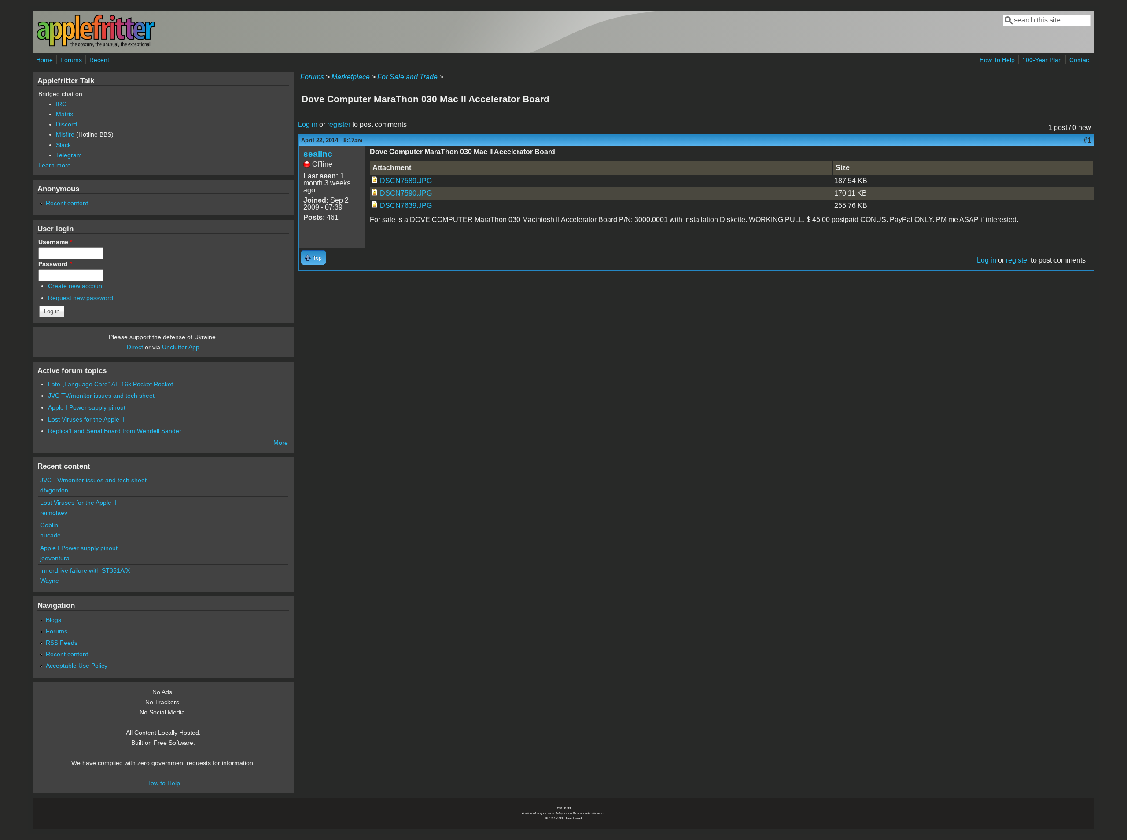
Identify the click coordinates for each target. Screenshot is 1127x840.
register (338, 124)
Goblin (49, 525)
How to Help (163, 783)
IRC (61, 103)
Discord (66, 124)
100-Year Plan (1042, 59)
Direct (135, 347)
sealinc (317, 154)
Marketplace (350, 77)
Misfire (65, 134)
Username (55, 241)
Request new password (80, 297)
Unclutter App (180, 347)
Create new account (76, 285)
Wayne (49, 580)
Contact (1080, 59)
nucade (50, 535)
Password (55, 263)
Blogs (53, 619)
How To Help (997, 59)
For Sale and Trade (407, 77)
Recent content (67, 203)
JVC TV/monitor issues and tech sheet (101, 395)
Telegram (69, 155)
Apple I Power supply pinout (86, 407)
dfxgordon (54, 490)
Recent (99, 59)
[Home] (96, 45)
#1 (1087, 140)
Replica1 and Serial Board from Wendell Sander (114, 430)
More (280, 442)
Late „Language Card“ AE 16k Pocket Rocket (110, 384)
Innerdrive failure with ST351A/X (85, 570)
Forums (71, 59)
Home (44, 59)
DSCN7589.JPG (406, 181)
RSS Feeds (61, 642)
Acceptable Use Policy (76, 665)
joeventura (55, 558)
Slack (63, 144)
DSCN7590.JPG (406, 193)
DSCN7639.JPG (406, 205)
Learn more (54, 165)
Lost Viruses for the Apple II (86, 419)
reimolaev (53, 512)
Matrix (64, 114)
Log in (307, 124)
